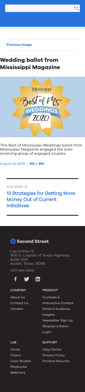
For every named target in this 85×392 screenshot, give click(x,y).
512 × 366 (37, 163)
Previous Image (19, 44)
